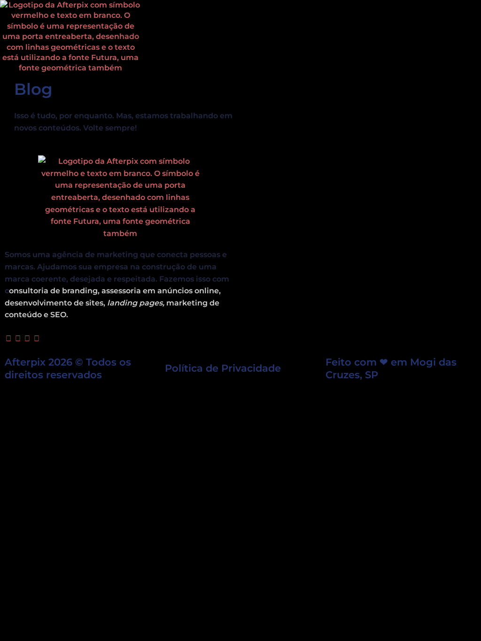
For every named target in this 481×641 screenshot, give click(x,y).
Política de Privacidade (223, 368)
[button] (240, 37)
